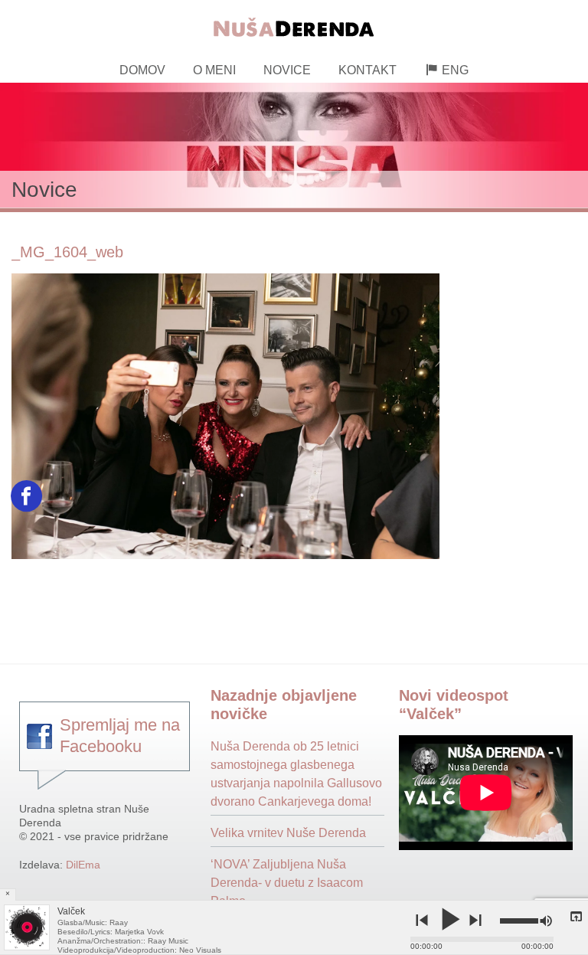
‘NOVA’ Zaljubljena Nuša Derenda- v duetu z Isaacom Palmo (287, 883)
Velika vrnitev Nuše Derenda (288, 832)
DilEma (83, 865)
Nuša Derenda (293, 25)
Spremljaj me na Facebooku (120, 736)
